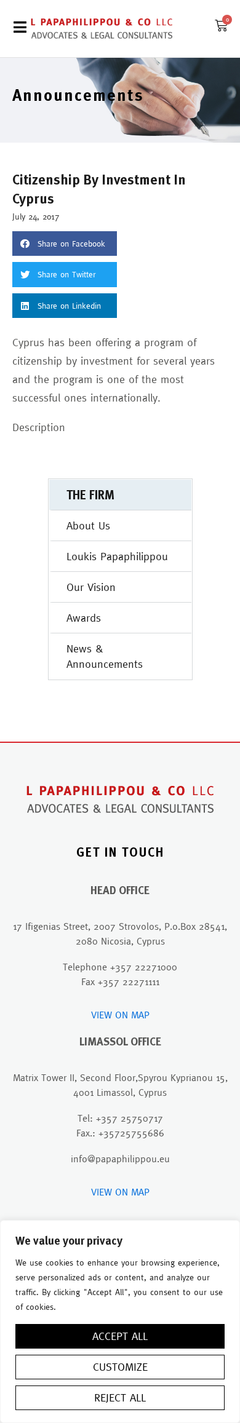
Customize (120, 1366)
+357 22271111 (128, 981)
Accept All (120, 1336)
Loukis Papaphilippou (117, 556)
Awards (83, 617)
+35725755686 (131, 1132)
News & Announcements (104, 656)
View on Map (120, 1014)
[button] (64, 243)
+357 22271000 (143, 966)
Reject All (120, 1397)
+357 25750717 (129, 1118)
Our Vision (91, 587)
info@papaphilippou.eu (120, 1158)
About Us (88, 525)
